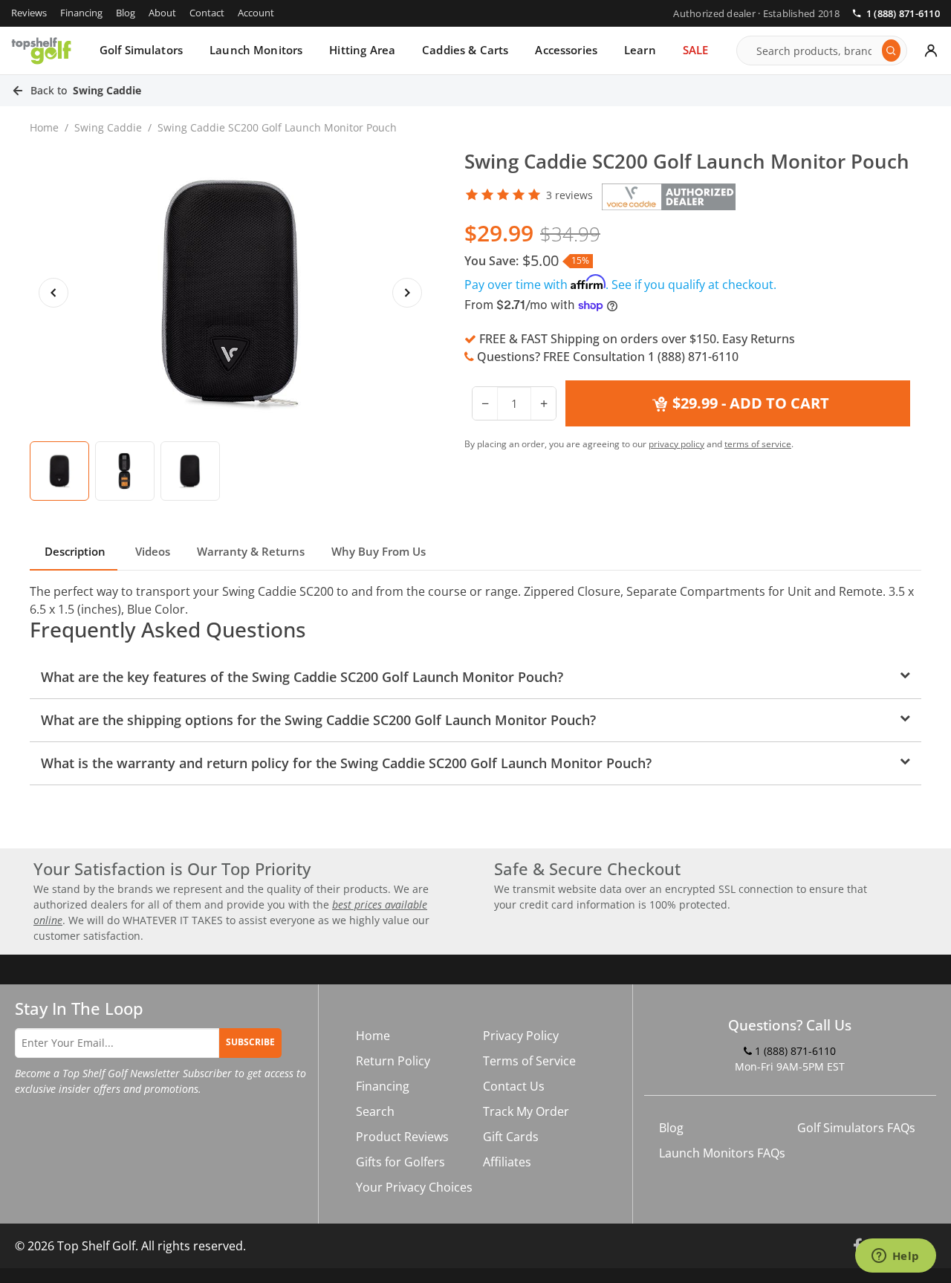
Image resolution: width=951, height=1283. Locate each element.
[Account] (931, 50)
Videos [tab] (151, 551)
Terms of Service (529, 1061)
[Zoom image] (230, 293)
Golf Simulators (141, 49)
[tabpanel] (475, 683)
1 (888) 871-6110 (903, 14)
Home (44, 128)
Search (375, 1111)
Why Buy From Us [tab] (378, 551)
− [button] (485, 403)
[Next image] (407, 293)
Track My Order (526, 1111)
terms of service (757, 444)
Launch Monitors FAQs (722, 1153)
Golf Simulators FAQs (856, 1128)
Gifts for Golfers (400, 1162)
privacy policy (676, 444)
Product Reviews (402, 1136)
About (162, 12)
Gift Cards (511, 1136)
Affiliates (507, 1162)
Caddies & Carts (465, 49)
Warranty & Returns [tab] (251, 551)
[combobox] (815, 50)
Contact (206, 12)
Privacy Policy (521, 1035)
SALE (696, 49)
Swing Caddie (108, 128)
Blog (125, 12)
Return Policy (393, 1061)
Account (256, 12)
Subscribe (250, 1042)
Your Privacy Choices (414, 1187)
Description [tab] (74, 551)
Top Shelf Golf (96, 1246)
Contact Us (514, 1086)
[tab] (59, 471)
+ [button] (544, 403)
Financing (81, 12)
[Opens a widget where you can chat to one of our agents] (895, 1257)
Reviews (29, 12)
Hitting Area (362, 49)
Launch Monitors (256, 49)
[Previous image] (53, 293)
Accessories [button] (566, 49)
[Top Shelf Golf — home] (41, 50)
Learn (640, 49)
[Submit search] (891, 50)
